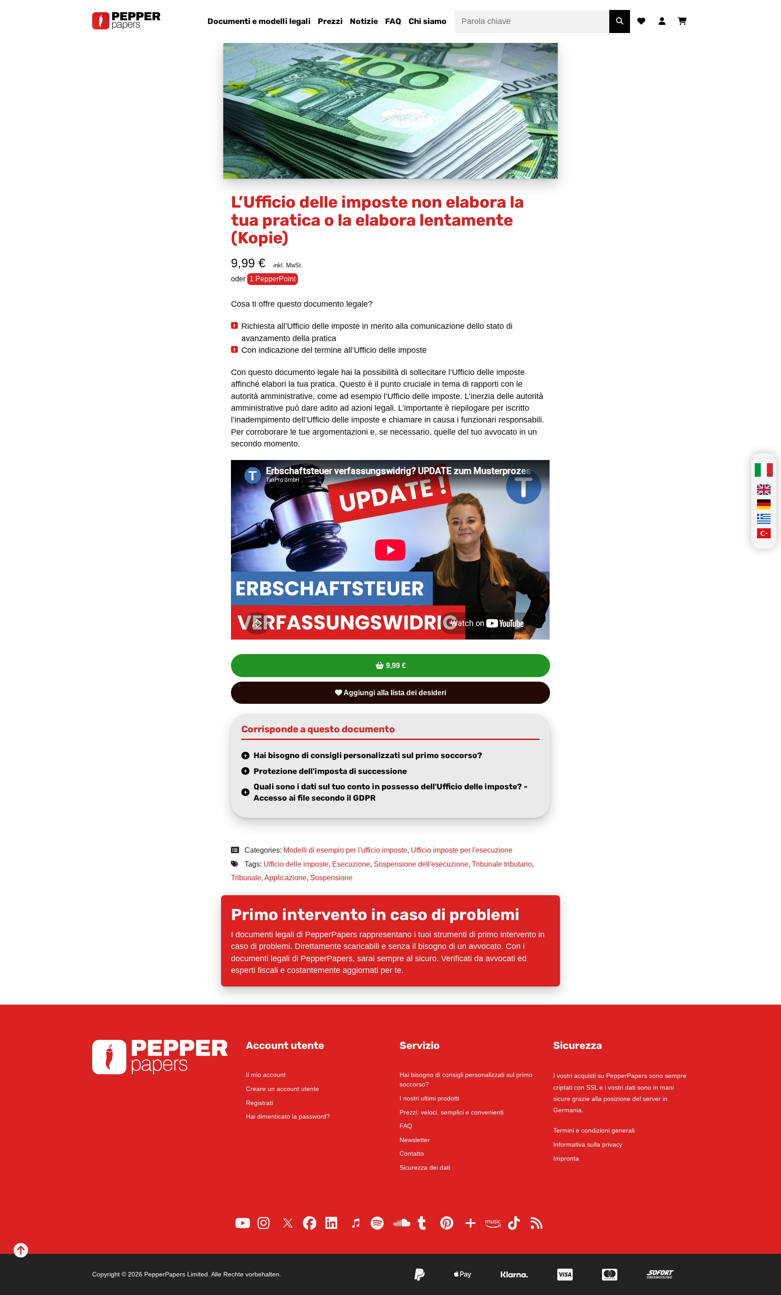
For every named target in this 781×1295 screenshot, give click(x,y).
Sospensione (331, 878)
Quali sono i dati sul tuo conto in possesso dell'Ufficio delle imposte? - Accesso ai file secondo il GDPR (390, 792)
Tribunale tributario (502, 864)
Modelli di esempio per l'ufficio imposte (345, 850)
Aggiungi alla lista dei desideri (394, 693)
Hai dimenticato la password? (288, 1116)
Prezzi (330, 21)
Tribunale (246, 878)
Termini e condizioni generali (594, 1130)
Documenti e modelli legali (259, 21)
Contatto (412, 1153)
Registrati (259, 1102)
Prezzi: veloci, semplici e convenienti (451, 1112)
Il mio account (266, 1074)
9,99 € (396, 665)
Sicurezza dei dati (425, 1167)
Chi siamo (428, 21)
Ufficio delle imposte (296, 864)
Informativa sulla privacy (587, 1144)
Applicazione (285, 878)
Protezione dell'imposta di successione (330, 771)
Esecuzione (351, 864)
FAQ (393, 21)
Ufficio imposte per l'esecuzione (462, 850)
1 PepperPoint (272, 279)
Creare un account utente (282, 1088)
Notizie (364, 21)
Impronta (566, 1158)
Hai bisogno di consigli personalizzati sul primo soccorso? (368, 755)
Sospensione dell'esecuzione (421, 864)
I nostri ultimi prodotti (429, 1098)
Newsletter (415, 1139)
